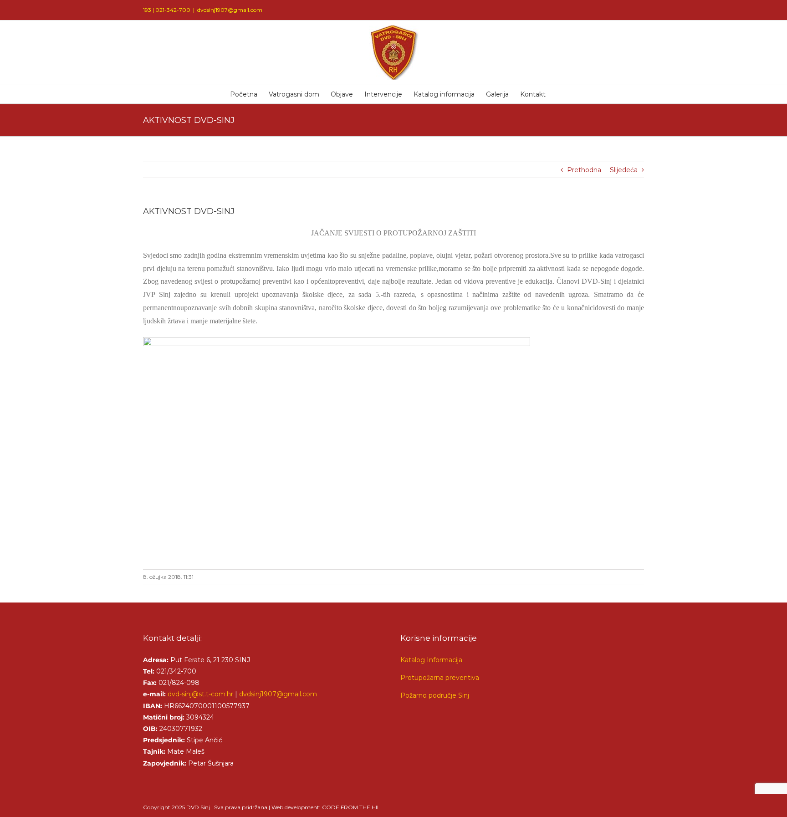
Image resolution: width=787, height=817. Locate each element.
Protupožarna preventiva (439, 678)
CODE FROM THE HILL (352, 807)
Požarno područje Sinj (434, 695)
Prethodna (584, 170)
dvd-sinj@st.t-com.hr (200, 694)
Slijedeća (624, 170)
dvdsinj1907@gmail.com (229, 9)
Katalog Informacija (431, 660)
